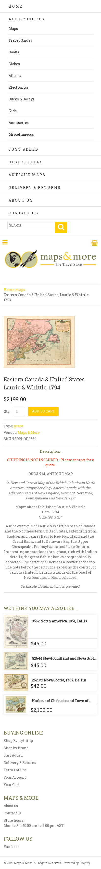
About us (11, 805)
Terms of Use (15, 770)
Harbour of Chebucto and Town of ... (61, 700)
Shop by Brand (16, 748)
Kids (13, 111)
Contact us (12, 813)
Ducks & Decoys (21, 99)
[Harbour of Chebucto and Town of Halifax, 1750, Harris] (16, 704)
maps (20, 289)
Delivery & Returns (35, 187)
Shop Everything (18, 740)
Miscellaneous (21, 134)
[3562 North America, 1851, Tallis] (16, 632)
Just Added (23, 149)
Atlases (15, 75)
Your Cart (12, 784)
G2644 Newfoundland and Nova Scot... (64, 658)
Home (16, 6)
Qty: (7, 411)
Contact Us (23, 213)
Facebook (12, 846)
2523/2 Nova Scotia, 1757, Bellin (59, 680)
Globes (14, 63)
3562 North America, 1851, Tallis (59, 621)
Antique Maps (27, 174)
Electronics (18, 87)
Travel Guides (20, 40)
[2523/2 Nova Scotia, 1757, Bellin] (16, 682)
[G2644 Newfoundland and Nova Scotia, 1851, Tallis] (16, 661)
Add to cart (43, 411)
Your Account (15, 777)
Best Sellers (26, 162)
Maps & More (29, 432)
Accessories (19, 122)
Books (14, 52)
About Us (21, 200)
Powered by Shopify (76, 863)
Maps (13, 28)
